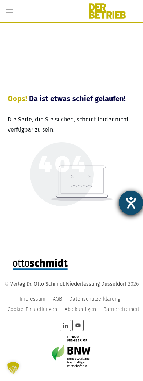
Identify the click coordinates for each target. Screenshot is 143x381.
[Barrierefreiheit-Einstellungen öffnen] (131, 203)
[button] (13, 368)
